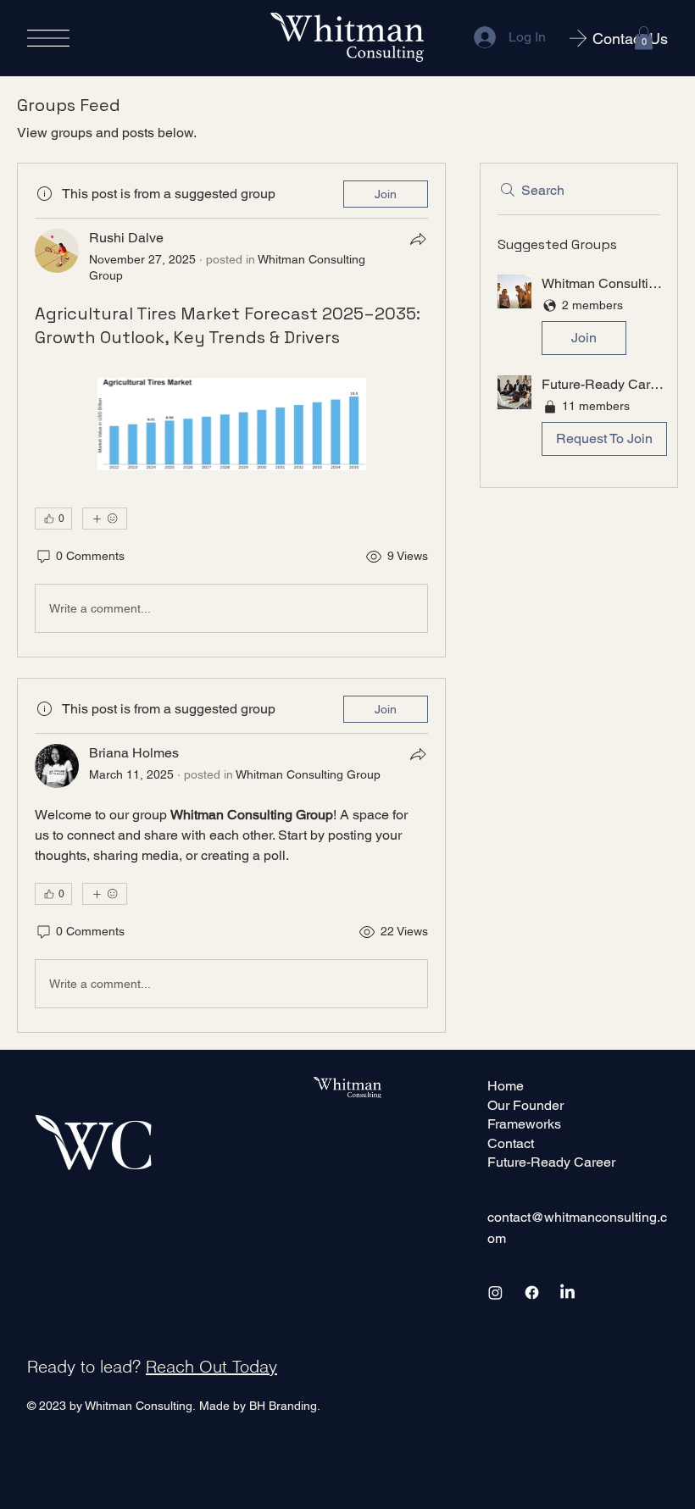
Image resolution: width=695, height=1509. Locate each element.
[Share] (418, 239)
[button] (643, 37)
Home (505, 1086)
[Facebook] (532, 1292)
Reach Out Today (211, 1366)
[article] (231, 410)
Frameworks (524, 1124)
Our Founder (525, 1105)
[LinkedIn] (567, 1292)
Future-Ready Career (551, 1162)
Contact (510, 1143)
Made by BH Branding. (259, 1405)
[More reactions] (104, 519)
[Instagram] (495, 1292)
